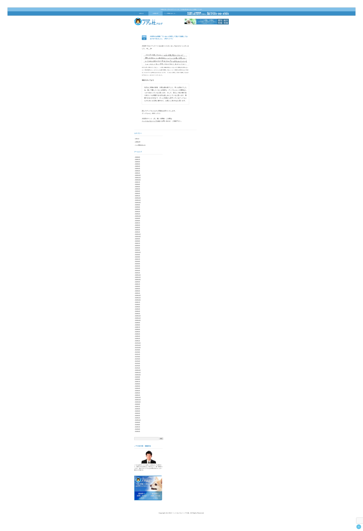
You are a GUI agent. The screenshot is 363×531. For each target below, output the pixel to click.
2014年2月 (137, 431)
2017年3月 (137, 363)
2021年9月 (137, 254)
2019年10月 (138, 299)
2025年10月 (138, 179)
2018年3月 (137, 336)
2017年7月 (137, 354)
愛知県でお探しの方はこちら (141, 495)
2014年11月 (138, 420)
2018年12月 (138, 315)
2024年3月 (137, 211)
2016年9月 (137, 376)
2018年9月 (137, 322)
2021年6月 (137, 261)
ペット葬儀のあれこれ (140, 145)
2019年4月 (137, 308)
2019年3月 (137, 311)
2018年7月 (137, 327)
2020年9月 (137, 281)
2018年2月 (137, 338)
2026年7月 (137, 159)
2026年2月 (137, 170)
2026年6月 (137, 161)
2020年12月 (138, 274)
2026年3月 (137, 168)
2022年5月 (137, 245)
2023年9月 (137, 218)
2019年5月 (137, 306)
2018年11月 (138, 318)
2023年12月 (138, 216)
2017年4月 (137, 361)
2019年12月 (138, 295)
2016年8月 (137, 379)
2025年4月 (137, 188)
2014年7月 (137, 426)
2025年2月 (137, 193)
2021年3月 (137, 268)
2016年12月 (138, 370)
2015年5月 (137, 408)
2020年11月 (138, 277)
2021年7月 (137, 259)
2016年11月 (138, 372)
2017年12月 (138, 342)
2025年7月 (137, 182)
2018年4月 (137, 333)
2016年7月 (137, 381)
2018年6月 (137, 329)
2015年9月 (137, 404)
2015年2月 (137, 415)
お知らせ (141, 13)
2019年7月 (137, 302)
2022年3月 (137, 250)
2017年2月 (137, 365)
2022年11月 (138, 234)
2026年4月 (137, 166)
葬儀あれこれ (169, 13)
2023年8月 (137, 220)
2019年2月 (137, 313)
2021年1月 (137, 272)
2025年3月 (137, 191)
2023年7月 (137, 222)
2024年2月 (137, 213)
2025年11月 (138, 177)
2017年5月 (137, 358)
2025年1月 (137, 195)
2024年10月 (138, 202)
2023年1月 (137, 231)
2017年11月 (138, 345)
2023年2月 (137, 229)
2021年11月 (138, 252)
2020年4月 (137, 290)
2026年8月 (137, 157)
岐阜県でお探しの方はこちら (155, 495)
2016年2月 (137, 392)
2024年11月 (138, 200)
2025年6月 (137, 184)
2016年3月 (137, 390)
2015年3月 (137, 413)
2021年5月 (137, 263)
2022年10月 (138, 236)
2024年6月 (137, 206)
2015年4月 (137, 410)
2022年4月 (137, 247)
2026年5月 (137, 163)
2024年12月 (138, 197)
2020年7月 (137, 284)
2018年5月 (137, 331)
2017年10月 (138, 347)
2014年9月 (137, 422)
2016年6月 (137, 383)
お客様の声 (155, 13)
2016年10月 (138, 374)
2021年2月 (137, 270)
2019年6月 (137, 304)
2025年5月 (137, 186)
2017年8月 (137, 352)
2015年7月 (137, 406)
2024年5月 (137, 209)
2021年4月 (137, 265)
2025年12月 (138, 175)
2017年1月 (137, 367)
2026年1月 (137, 172)
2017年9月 (137, 349)
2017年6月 (137, 356)
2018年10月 (138, 320)
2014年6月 (137, 429)
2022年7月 (137, 243)
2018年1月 (137, 340)
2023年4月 (137, 225)
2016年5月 (137, 386)
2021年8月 (137, 256)
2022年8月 (137, 240)
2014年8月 (137, 424)
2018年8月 (137, 324)
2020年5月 (137, 288)
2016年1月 (137, 395)
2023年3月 (137, 227)
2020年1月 (137, 293)
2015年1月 (137, 417)
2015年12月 (138, 397)
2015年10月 (138, 401)
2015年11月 (138, 399)
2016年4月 (137, 388)
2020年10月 (138, 279)
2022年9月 (137, 238)
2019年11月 (138, 297)
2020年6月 (137, 286)
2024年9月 (137, 204)
